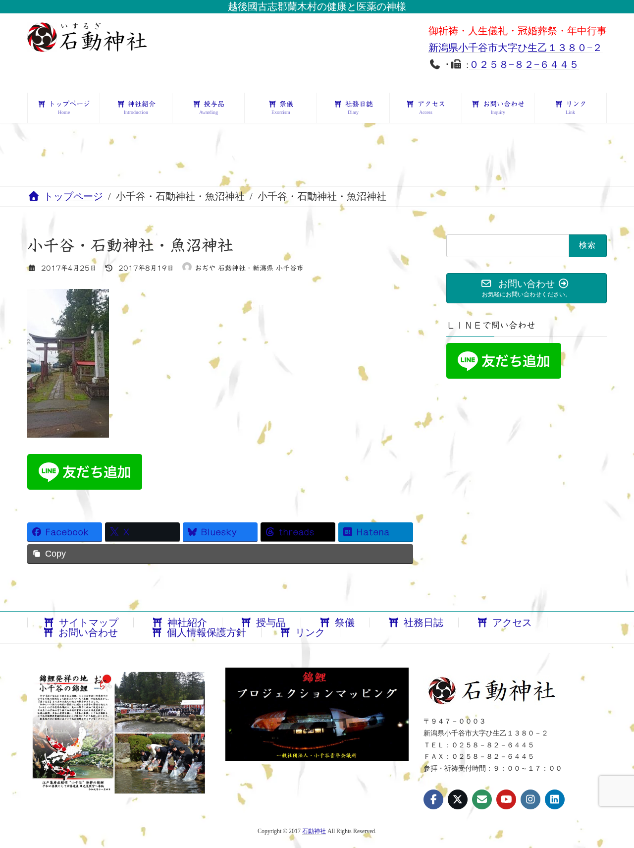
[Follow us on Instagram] (530, 799)
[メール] (482, 799)
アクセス (512, 622)
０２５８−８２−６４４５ (524, 64)
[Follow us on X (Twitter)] (458, 799)
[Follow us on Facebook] (433, 799)
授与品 (271, 622)
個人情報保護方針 (206, 632)
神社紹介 (187, 622)
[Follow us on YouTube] (506, 799)
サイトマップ (88, 622)
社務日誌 (423, 622)
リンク (310, 632)
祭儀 (345, 622)
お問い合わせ (88, 632)
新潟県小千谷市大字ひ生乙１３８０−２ (515, 47)
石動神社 (314, 831)
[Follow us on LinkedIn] (555, 799)
